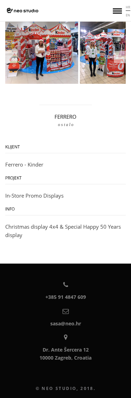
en (128, 15)
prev (11, 57)
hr (128, 7)
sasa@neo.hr (65, 323)
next (120, 57)
